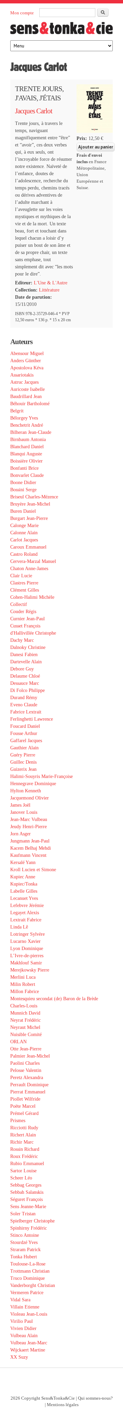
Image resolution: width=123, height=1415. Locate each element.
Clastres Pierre (24, 582)
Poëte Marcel (23, 1106)
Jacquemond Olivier (29, 798)
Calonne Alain (24, 532)
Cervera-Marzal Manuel (33, 561)
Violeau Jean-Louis (28, 1314)
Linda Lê (19, 927)
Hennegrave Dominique (33, 783)
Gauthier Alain (24, 747)
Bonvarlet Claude (27, 475)
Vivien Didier (23, 1328)
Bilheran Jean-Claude (30, 432)
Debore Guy (22, 668)
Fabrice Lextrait (25, 711)
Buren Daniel (23, 511)
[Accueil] (61, 30)
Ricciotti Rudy (24, 1127)
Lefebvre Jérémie (27, 905)
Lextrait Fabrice (25, 919)
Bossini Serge (23, 489)
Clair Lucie (21, 575)
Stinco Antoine (24, 1235)
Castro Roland (24, 554)
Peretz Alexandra (26, 1077)
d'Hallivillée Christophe (33, 633)
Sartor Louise (23, 1170)
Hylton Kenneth (25, 790)
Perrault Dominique (29, 1084)
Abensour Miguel (27, 353)
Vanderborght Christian (32, 1285)
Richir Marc (21, 1142)
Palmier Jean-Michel (30, 1056)
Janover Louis (23, 812)
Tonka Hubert (23, 1256)
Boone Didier (23, 482)
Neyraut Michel (25, 1027)
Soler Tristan (23, 1213)
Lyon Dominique (26, 948)
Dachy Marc (22, 640)
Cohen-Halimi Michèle (32, 597)
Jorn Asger (20, 833)
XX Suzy (19, 1357)
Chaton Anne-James (29, 568)
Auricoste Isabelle (27, 389)
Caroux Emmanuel (28, 547)
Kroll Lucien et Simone (33, 869)
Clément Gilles (24, 590)
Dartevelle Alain (26, 661)
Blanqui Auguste (26, 453)
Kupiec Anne (22, 876)
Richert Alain (23, 1134)
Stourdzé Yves (24, 1242)
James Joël (20, 805)
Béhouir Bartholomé (30, 403)
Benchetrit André (26, 425)
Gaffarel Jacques (26, 740)
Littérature (49, 290)
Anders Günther (25, 360)
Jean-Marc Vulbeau (28, 819)
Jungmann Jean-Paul (30, 841)
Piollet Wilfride (25, 1099)
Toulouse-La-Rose (27, 1264)
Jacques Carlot (33, 111)
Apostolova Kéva (26, 367)
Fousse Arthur (23, 733)
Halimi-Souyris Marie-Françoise (41, 776)
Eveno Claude (23, 704)
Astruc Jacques (24, 382)
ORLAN (18, 1041)
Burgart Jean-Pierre (29, 518)
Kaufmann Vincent (28, 855)
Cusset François (25, 625)
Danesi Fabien (24, 654)
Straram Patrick (25, 1249)
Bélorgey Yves (24, 418)
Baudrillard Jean (26, 396)
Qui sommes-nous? (95, 1398)
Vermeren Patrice (26, 1292)
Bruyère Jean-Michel (30, 504)
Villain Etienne (24, 1307)
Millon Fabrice (24, 991)
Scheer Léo (21, 1177)
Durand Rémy (23, 697)
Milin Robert (22, 984)
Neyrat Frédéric (25, 1020)
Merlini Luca (23, 977)
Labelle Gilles (23, 891)
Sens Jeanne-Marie (28, 1206)
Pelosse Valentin (25, 1070)
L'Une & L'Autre (50, 282)
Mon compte (22, 12)
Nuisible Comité (26, 1034)
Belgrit (17, 410)
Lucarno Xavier (25, 941)
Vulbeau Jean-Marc (28, 1342)
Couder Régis (23, 611)
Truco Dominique (27, 1278)
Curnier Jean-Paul (27, 618)
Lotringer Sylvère (27, 934)
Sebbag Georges (25, 1185)
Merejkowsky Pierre (29, 970)
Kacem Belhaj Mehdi (30, 848)
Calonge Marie (24, 525)
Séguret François (26, 1199)
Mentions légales (63, 1404)
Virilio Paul (21, 1321)
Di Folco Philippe (27, 690)
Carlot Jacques (24, 539)
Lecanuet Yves (24, 898)
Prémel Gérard (24, 1113)
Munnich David (25, 1013)
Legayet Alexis (24, 912)
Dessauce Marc (24, 683)
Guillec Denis (23, 762)
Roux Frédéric (24, 1156)
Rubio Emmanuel (27, 1163)
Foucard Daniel (25, 726)
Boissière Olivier (26, 461)
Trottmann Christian (30, 1271)
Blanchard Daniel (27, 446)
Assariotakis (21, 375)
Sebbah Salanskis (26, 1192)
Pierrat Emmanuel (27, 1091)
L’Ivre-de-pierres (26, 955)
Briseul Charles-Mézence (34, 496)
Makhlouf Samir (26, 962)
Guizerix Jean (23, 769)
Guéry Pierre (22, 755)
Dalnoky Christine (27, 647)
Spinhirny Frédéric (28, 1228)
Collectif (18, 604)
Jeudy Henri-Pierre (28, 826)
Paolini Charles (25, 1063)
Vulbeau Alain (24, 1335)
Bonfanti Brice (24, 468)
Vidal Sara (20, 1299)
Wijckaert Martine (27, 1350)
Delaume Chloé (25, 676)
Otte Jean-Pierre (25, 1048)
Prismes (17, 1120)
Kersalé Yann (23, 862)
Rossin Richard (24, 1149)
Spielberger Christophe (32, 1220)
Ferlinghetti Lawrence (31, 719)
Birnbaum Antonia (28, 439)
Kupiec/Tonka (23, 884)
